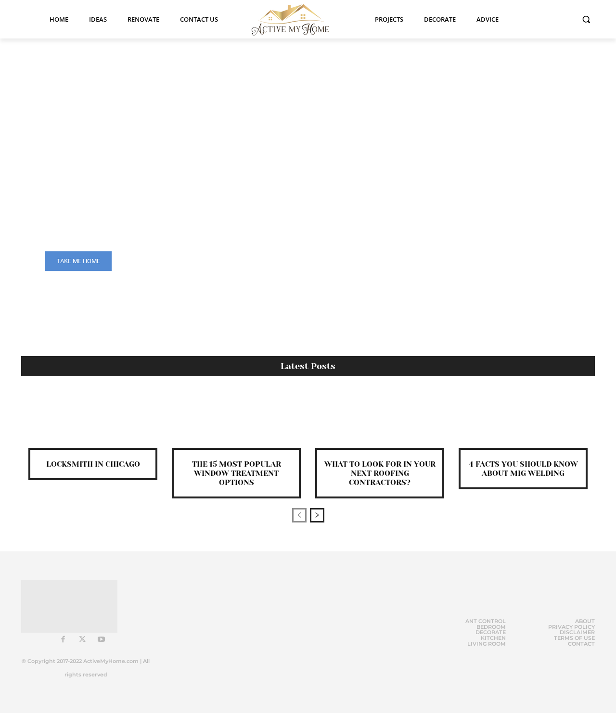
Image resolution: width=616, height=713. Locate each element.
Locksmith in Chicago (93, 464)
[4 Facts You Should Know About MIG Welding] (523, 419)
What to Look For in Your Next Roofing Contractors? (380, 473)
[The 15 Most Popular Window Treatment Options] (236, 419)
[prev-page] (299, 515)
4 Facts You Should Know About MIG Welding (523, 468)
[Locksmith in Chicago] (93, 419)
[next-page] (317, 515)
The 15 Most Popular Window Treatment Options (236, 473)
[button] (586, 19)
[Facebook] (63, 640)
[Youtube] (101, 640)
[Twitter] (82, 640)
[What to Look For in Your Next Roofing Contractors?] (379, 419)
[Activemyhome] (296, 19)
